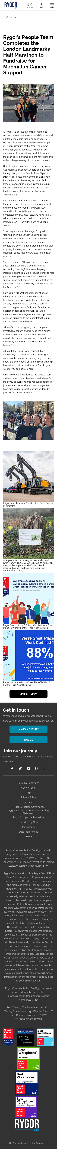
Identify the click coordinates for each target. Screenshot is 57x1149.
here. (31, 369)
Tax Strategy (28, 827)
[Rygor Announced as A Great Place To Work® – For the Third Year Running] (28, 655)
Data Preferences (28, 831)
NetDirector (15, 1143)
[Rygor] (10, 5)
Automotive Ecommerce (36, 1143)
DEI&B (28, 836)
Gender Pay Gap (29, 822)
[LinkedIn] (45, 768)
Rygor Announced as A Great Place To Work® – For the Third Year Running (27, 683)
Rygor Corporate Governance (29, 806)
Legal (28, 792)
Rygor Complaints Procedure (28, 817)
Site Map (28, 802)
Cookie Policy (28, 787)
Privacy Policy (28, 797)
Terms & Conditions (28, 783)
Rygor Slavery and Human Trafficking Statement (28, 812)
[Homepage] (29, 5)
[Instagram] (37, 768)
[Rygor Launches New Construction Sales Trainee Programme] (28, 476)
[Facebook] (12, 768)
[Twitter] (20, 768)
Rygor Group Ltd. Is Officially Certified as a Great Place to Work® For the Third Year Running (28, 626)
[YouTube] (28, 768)
